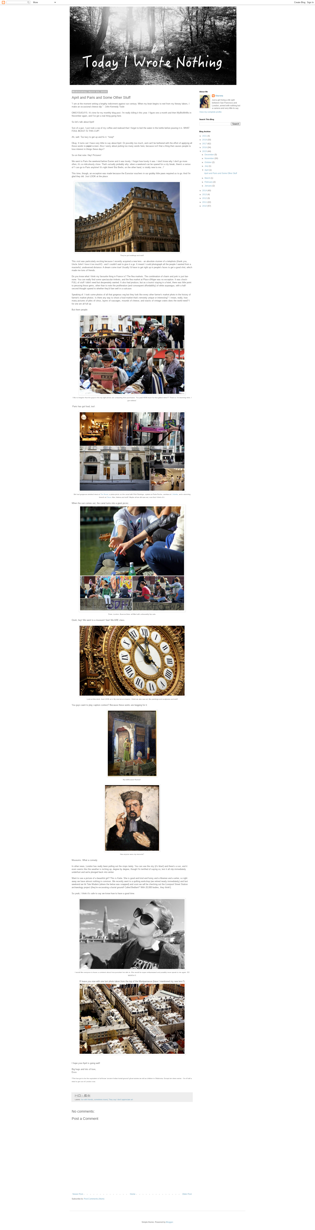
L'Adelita (174, 494)
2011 (204, 202)
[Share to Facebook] (85, 1095)
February (209, 182)
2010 (204, 206)
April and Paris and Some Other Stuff (220, 173)
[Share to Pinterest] (88, 1095)
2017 (204, 143)
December (209, 154)
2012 (204, 198)
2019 (204, 140)
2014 (204, 190)
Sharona (219, 96)
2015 (204, 151)
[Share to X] (82, 1095)
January (208, 186)
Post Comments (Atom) (94, 1199)
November (209, 158)
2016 (204, 147)
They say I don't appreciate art (121, 1099)
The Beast (104, 494)
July (207, 166)
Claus (109, 497)
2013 (204, 194)
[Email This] (76, 1095)
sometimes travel (101, 1099)
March (208, 178)
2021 (204, 136)
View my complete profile (210, 112)
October (208, 162)
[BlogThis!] (79, 1095)
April (207, 170)
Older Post (187, 1194)
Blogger (169, 1222)
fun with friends (87, 1099)
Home (132, 1194)
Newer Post (78, 1194)
